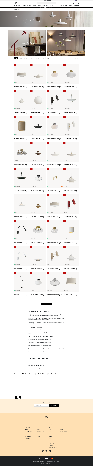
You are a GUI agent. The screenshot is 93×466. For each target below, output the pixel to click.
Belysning (34, 5)
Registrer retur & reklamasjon (29, 427)
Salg (50, 431)
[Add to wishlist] (26, 87)
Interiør (24, 5)
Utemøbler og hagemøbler (41, 434)
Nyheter (61, 5)
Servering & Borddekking (18, 5)
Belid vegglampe (17, 373)
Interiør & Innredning (40, 427)
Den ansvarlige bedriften (64, 425)
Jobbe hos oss (62, 427)
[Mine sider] (73, 3)
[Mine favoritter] (76, 3)
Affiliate (61, 429)
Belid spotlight (31, 373)
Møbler (47, 5)
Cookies (26, 440)
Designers (50, 427)
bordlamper (49, 342)
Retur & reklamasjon (28, 425)
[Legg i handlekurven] (28, 87)
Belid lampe (44, 373)
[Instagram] (46, 451)
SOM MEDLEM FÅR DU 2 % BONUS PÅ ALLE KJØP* (47, 0)
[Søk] (38, 3)
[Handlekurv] (78, 3)
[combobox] (77, 0)
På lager (20, 58)
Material (37, 58)
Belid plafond (38, 373)
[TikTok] (49, 451)
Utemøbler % (51, 5)
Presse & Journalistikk (63, 431)
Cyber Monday (51, 445)
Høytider (50, 436)
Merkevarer (65, 5)
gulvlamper (44, 342)
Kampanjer (70, 5)
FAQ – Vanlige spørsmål (28, 431)
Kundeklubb (26, 429)
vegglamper (40, 342)
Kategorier (26, 58)
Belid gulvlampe (51, 373)
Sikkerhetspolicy (27, 438)
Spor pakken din (27, 434)
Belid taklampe (57, 373)
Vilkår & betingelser (28, 436)
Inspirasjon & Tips (76, 5)
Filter (16, 58)
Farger (32, 58)
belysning (47, 329)
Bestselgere (51, 434)
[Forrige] (14, 374)
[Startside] (15, 3)
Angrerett (26, 443)
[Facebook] (43, 451)
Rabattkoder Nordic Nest (53, 447)
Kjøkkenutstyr (29, 5)
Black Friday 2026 (52, 443)
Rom (50, 438)
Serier (43, 58)
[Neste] (79, 374)
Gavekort (38, 436)
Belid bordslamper (25, 373)
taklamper (35, 348)
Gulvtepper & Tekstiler (41, 5)
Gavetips (50, 440)
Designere (48, 58)
